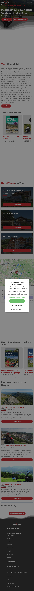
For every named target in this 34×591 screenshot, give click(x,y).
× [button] (27, 280)
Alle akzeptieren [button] (17, 301)
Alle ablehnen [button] (17, 305)
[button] (17, 297)
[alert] (17, 295)
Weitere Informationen (22, 294)
